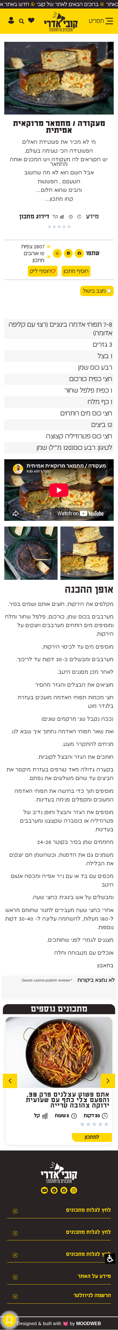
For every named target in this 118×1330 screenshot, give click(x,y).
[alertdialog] (59, 4)
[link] (54, 1190)
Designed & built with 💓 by (59, 1323)
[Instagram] (73, 1190)
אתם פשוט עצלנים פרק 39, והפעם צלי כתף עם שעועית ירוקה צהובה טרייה (67, 1100)
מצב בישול (95, 290)
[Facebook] (63, 1190)
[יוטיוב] (44, 1190)
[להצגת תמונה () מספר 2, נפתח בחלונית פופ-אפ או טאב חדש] (31, 553)
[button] (31, 20)
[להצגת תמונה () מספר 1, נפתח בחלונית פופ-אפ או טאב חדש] (87, 553)
